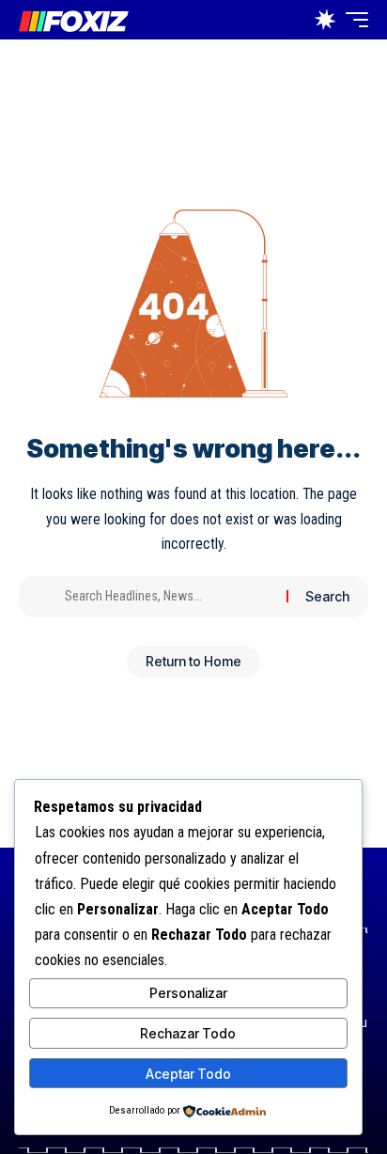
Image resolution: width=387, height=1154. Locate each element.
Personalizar (188, 993)
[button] (285, 20)
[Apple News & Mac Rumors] (74, 19)
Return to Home (193, 661)
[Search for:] (168, 596)
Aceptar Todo (188, 1074)
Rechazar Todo (188, 1033)
